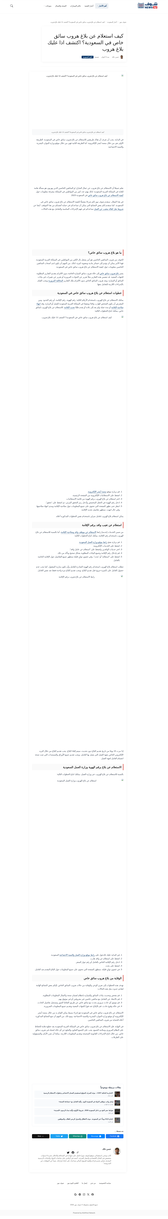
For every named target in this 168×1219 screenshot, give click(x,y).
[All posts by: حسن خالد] (117, 1151)
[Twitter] (68, 1152)
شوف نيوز (122, 22)
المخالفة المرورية (55, 280)
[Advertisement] (77, 168)
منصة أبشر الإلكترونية (97, 492)
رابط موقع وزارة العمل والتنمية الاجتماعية (77, 955)
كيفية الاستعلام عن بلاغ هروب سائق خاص (105, 195)
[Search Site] (11, 6)
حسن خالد (115, 57)
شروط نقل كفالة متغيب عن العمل (108, 209)
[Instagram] (84, 1194)
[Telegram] (80, 1194)
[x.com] (88, 1194)
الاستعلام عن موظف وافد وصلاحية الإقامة (78, 532)
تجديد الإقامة (69, 307)
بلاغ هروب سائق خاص (109, 273)
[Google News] (75, 1194)
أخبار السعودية (112, 22)
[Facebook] (73, 1152)
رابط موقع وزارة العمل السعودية (93, 542)
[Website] (77, 1152)
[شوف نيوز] (147, 5)
